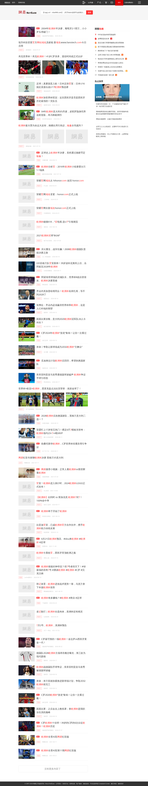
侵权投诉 (120, 784)
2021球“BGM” (48, 235)
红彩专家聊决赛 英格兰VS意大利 (40, 457)
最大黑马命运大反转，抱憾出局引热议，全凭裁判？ (50, 125)
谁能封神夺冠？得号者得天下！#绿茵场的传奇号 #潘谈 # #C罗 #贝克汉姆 (61, 570)
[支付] (106, 2)
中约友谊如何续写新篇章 (107, 34)
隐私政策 (86, 784)
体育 (20, 463)
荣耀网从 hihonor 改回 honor (60, 180)
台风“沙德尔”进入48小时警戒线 (109, 55)
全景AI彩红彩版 (55, 736)
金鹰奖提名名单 (103, 38)
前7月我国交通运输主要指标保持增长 (111, 47)
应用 (13, 2)
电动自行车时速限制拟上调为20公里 (111, 59)
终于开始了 (54, 511)
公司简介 (58, 784)
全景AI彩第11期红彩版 (58, 750)
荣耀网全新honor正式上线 (56, 208)
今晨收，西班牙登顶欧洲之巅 (56, 552)
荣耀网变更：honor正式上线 (57, 194)
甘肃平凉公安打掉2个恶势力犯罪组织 (111, 71)
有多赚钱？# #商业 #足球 (61, 597)
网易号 (21, 50)
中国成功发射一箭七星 (106, 75)
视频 (38, 36)
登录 (119, 2)
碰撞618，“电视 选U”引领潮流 (57, 221)
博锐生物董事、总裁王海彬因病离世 (109, 119)
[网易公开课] (91, 2)
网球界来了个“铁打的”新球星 (108, 51)
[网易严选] (99, 2)
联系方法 (65, 784)
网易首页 (7, 2)
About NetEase (50, 784)
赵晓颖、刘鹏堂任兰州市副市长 (109, 97)
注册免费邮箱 (128, 2)
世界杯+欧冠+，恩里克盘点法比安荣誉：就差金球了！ (49, 388)
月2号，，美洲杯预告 (51, 625)
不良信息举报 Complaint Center (100, 784)
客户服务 (79, 784)
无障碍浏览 (21, 2)
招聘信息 (72, 784)
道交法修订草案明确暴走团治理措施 (111, 43)
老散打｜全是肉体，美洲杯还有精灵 (59, 611)
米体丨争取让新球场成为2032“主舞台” (59, 346)
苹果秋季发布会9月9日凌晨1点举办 (110, 63)
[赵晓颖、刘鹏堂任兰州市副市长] (112, 92)
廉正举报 (114, 784)
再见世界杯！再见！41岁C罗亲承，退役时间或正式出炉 (50, 56)
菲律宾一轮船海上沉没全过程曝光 (110, 67)
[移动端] (84, 2)
